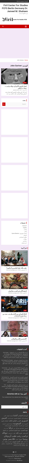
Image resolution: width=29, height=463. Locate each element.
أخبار (25, 231)
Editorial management (11, 270)
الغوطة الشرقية (15, 425)
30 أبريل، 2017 (23, 90)
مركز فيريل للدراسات (19, 443)
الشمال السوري (9, 423)
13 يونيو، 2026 (23, 317)
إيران (8, 415)
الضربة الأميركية (21, 425)
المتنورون (26, 428)
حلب (14, 433)
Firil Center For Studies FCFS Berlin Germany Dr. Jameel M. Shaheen (15, 8)
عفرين (16, 439)
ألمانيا (15, 415)
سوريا (20, 439)
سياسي (24, 82)
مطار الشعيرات (9, 443)
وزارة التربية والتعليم (17, 445)
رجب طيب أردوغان (12, 436)
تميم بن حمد (6, 428)
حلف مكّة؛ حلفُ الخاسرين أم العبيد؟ (16, 268)
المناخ (25, 235)
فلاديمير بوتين (9, 439)
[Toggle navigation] (26, 26)
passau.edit (16, 90)
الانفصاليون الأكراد (24, 418)
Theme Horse (17, 458)
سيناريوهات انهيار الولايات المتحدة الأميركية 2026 (16, 357)
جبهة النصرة (24, 430)
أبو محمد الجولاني (23, 415)
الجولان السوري (17, 418)
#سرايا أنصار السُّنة (16, 389)
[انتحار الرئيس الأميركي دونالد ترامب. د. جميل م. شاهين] (14, 76)
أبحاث (25, 229)
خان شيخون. (10, 433)
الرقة (23, 423)
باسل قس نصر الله (20, 428)
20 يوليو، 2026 (23, 293)
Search (3, 104)
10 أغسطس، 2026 (22, 270)
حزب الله (19, 433)
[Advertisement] (14, 43)
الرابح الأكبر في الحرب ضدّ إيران (17, 291)
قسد (22, 441)
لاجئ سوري (16, 441)
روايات (25, 239)
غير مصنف (24, 243)
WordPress (19, 460)
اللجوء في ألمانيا (8, 425)
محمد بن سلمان (8, 441)
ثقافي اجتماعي (23, 237)
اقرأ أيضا (24, 248)
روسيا (25, 439)
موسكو (23, 445)
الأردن (5, 415)
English (25, 227)
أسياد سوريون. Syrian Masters (19, 233)
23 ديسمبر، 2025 (23, 340)
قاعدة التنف (26, 441)
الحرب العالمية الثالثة (15, 421)
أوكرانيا (11, 415)
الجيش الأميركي (10, 418)
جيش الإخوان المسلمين (14, 430)
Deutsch (25, 225)
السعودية (17, 423)
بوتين (14, 428)
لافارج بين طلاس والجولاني (19, 339)
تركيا (11, 428)
